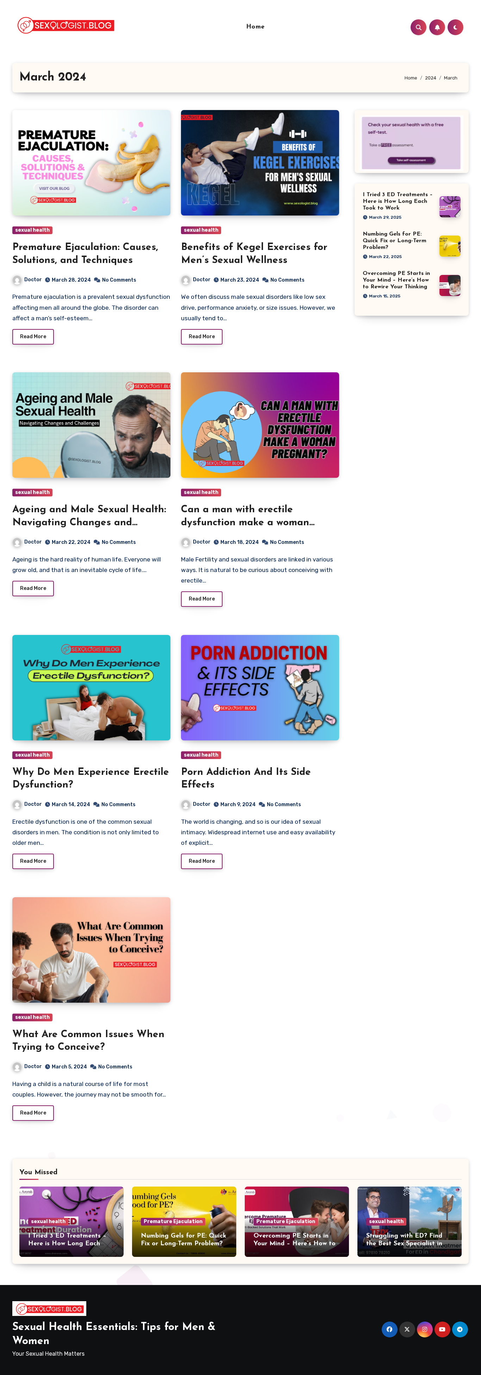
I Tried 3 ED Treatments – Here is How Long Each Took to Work (398, 201)
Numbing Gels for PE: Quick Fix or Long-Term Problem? (394, 240)
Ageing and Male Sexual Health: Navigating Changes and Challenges (89, 522)
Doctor (33, 280)
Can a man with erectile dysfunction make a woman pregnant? (245, 522)
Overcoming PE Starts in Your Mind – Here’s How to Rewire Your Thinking (396, 280)
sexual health (32, 230)
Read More (33, 337)
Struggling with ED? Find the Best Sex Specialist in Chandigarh (404, 1243)
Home (255, 27)
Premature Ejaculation (173, 1222)
